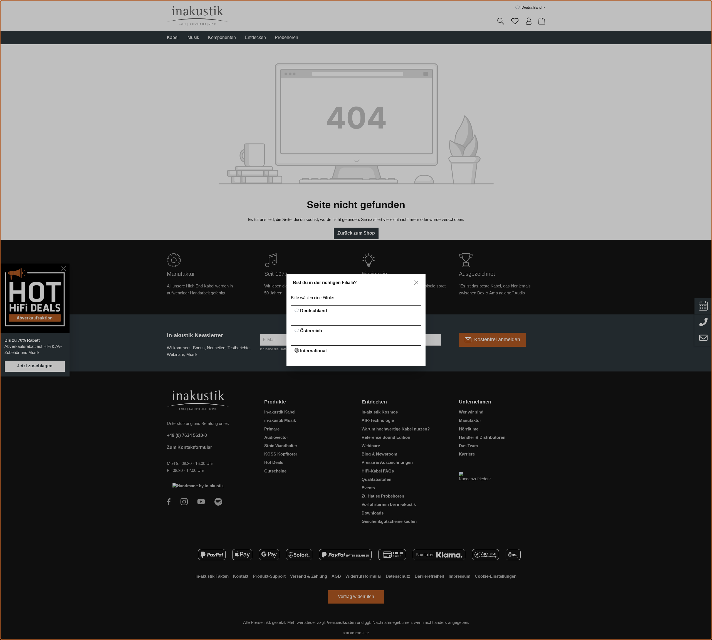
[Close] (416, 282)
